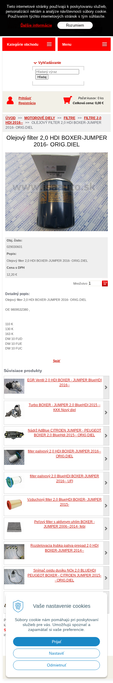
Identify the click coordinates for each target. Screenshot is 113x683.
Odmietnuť (56, 665)
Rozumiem (75, 25)
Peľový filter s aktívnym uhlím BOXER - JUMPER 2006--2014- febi (64, 524)
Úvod (11, 118)
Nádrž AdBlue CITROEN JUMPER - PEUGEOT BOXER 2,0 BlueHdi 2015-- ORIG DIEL (64, 432)
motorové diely (39, 118)
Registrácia (27, 103)
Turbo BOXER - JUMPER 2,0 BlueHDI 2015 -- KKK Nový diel (65, 407)
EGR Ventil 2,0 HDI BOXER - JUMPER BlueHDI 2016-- (64, 382)
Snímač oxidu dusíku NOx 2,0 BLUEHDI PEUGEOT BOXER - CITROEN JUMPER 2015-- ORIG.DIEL (64, 575)
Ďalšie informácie (36, 25)
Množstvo (80, 283)
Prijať (56, 641)
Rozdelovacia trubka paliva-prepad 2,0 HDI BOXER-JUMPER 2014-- (64, 548)
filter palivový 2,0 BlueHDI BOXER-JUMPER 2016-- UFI (64, 478)
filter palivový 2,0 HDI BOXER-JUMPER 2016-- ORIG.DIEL (64, 453)
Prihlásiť (25, 98)
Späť (56, 360)
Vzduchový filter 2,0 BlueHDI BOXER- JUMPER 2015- (64, 502)
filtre (69, 118)
